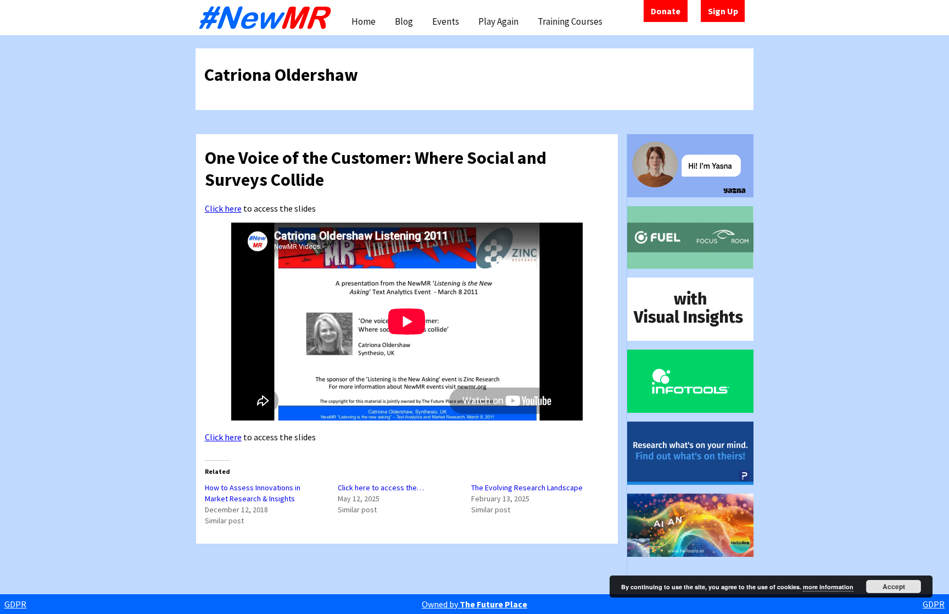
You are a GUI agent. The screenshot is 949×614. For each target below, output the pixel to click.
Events (445, 21)
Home (363, 21)
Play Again (498, 21)
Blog (404, 21)
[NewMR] (268, 17)
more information (828, 587)
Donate (665, 10)
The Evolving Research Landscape (527, 488)
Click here (223, 208)
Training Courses (570, 21)
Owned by (474, 604)
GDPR (15, 604)
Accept (894, 586)
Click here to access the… (381, 488)
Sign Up (723, 10)
